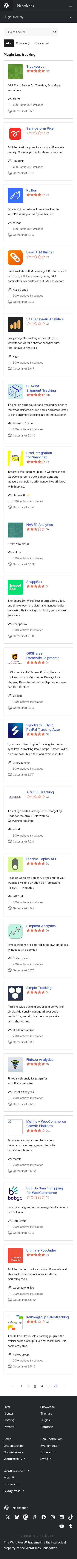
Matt (9, 1478)
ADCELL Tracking (40, 792)
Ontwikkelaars (13, 1452)
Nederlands (20, 1508)
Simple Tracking (39, 988)
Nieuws (9, 1413)
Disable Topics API (41, 859)
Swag (46, 1459)
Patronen (46, 1427)
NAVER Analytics (39, 525)
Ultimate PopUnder (41, 1250)
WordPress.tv (15, 1459)
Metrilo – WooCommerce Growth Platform (46, 1124)
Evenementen (49, 1446)
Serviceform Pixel (40, 128)
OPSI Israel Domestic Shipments (42, 655)
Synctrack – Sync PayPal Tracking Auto (43, 727)
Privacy (9, 1427)
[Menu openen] (71, 5)
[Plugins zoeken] (54, 32)
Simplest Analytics (41, 926)
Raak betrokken (51, 1439)
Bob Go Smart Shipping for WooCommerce (44, 1190)
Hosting (9, 1420)
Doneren (48, 1452)
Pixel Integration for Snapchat (39, 455)
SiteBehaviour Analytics (45, 319)
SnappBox (34, 582)
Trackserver (36, 66)
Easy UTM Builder (40, 252)
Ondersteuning (14, 1446)
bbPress (11, 1484)
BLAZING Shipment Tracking (41, 388)
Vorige (12, 1386)
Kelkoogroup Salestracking (47, 1317)
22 (55, 1386)
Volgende (64, 1386)
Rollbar (31, 190)
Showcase (47, 1407)
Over (7, 1407)
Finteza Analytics (39, 1060)
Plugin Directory (14, 17)
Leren (7, 1439)
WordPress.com (16, 1471)
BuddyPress (14, 1491)
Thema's (46, 1413)
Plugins (45, 1420)
